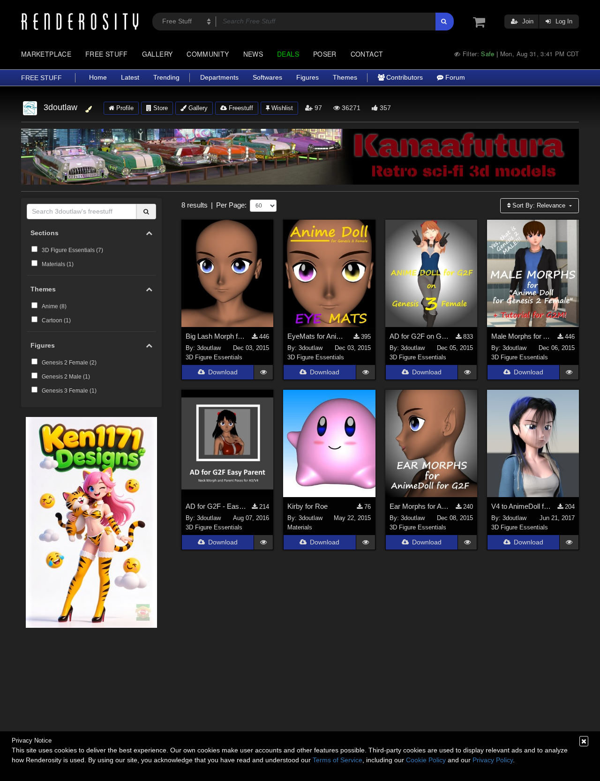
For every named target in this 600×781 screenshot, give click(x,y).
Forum (454, 77)
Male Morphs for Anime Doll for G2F (522, 336)
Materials (299, 527)
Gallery (157, 54)
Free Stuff (106, 54)
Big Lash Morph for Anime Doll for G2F (216, 336)
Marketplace (46, 54)
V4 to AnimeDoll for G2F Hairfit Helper (522, 506)
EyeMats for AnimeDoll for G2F (318, 336)
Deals (288, 54)
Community (208, 54)
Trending (166, 77)
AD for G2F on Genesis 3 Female (420, 336)
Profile (124, 108)
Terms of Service (337, 760)
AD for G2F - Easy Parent (216, 506)
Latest (130, 77)
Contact (367, 54)
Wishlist (281, 108)
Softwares (267, 77)
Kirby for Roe (307, 506)
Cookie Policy (426, 760)
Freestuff (240, 108)
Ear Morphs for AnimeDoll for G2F (420, 506)
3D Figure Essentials (214, 357)
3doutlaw (209, 347)
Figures (307, 77)
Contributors (403, 77)
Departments (219, 77)
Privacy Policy (492, 760)
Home (98, 77)
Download (223, 372)
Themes (345, 77)
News (253, 54)
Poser (325, 54)
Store (159, 108)
